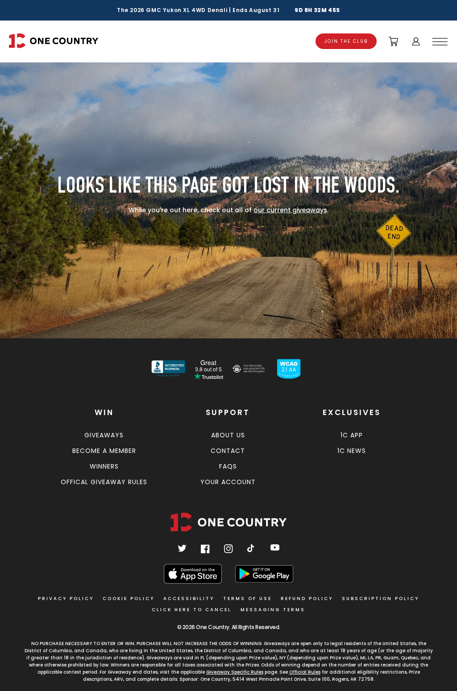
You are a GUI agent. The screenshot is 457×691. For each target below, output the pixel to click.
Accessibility (188, 598)
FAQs (228, 466)
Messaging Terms (273, 609)
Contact (228, 450)
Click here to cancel (192, 609)
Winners (104, 466)
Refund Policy (307, 598)
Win (104, 412)
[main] (228, 195)
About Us (228, 435)
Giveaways (104, 435)
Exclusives (352, 412)
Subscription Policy (380, 598)
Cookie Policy (128, 598)
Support (228, 412)
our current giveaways (290, 210)
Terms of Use (247, 598)
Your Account (228, 481)
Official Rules (304, 672)
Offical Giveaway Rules (104, 481)
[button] (441, 41)
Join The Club (346, 41)
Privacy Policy (66, 598)
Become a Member (104, 450)
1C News (351, 450)
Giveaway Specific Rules (234, 672)
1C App (352, 435)
